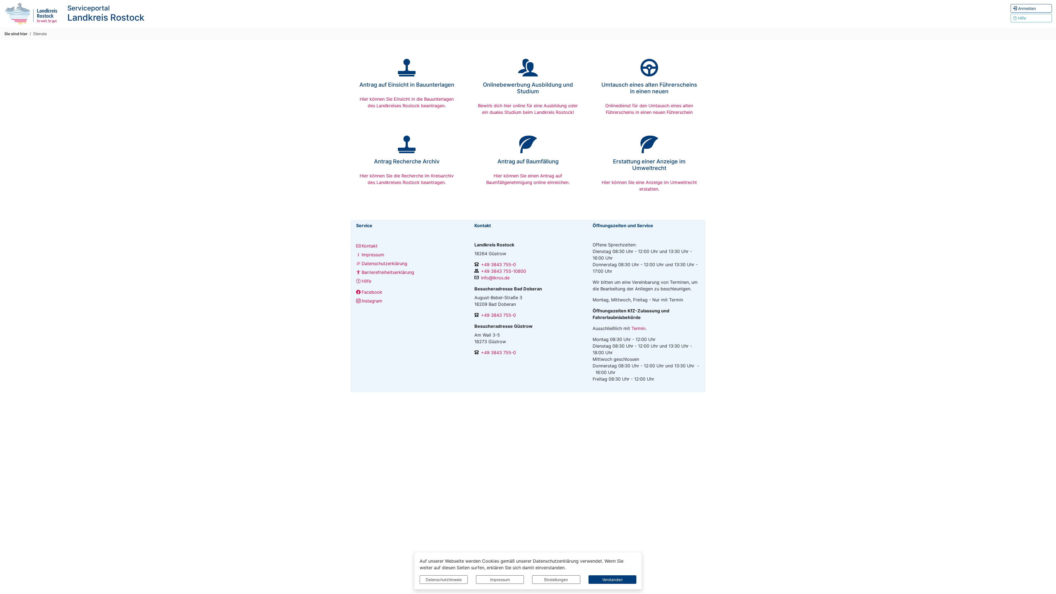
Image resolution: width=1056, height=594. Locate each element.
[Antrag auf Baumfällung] (528, 150)
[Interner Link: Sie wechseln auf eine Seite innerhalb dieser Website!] (31, 13)
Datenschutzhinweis (444, 579)
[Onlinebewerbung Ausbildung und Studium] (528, 73)
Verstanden (612, 579)
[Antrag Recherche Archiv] (407, 150)
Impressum (500, 579)
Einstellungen (556, 579)
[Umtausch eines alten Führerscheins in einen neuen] (649, 73)
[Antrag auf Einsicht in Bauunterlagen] (407, 73)
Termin (638, 328)
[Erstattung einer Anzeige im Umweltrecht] (649, 150)
